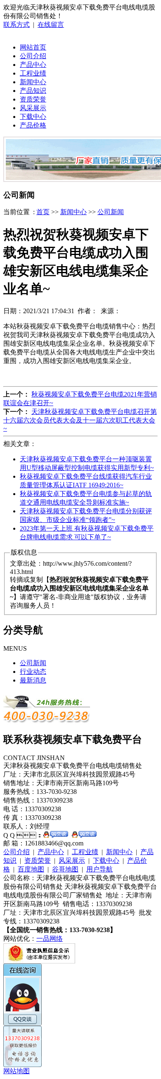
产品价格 (33, 125)
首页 (43, 211)
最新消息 (33, 680)
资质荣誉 (33, 99)
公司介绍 (33, 55)
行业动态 (33, 671)
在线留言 (51, 24)
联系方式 (16, 24)
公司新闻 (110, 211)
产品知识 (33, 90)
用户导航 (99, 869)
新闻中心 (33, 81)
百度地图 (31, 869)
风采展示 (33, 107)
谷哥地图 (65, 869)
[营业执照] (39, 961)
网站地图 (16, 1070)
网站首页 (33, 47)
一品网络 (49, 938)
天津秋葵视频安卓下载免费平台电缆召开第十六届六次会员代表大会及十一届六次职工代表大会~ (80, 420)
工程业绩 (33, 73)
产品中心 (33, 64)
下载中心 (33, 116)
